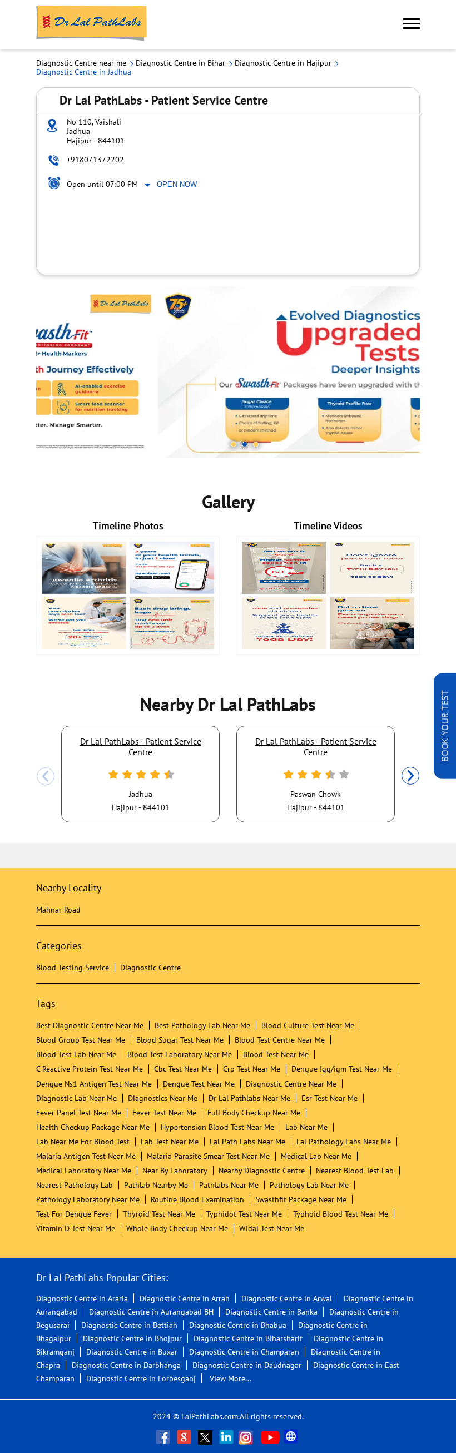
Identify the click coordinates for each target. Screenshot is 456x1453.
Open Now (177, 184)
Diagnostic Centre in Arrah (185, 1298)
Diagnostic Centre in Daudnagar (246, 1365)
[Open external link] (445, 776)
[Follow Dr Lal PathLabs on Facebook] (164, 1437)
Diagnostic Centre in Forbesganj (141, 1378)
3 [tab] (256, 444)
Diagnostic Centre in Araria (82, 1298)
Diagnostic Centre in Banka (271, 1312)
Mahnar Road (58, 910)
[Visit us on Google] (185, 1437)
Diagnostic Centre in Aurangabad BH (151, 1312)
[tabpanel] (228, 372)
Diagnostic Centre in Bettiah (129, 1325)
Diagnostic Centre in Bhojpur (132, 1338)
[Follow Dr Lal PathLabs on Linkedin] (227, 1437)
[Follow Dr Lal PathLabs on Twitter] (206, 1437)
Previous (45, 776)
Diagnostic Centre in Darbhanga (126, 1365)
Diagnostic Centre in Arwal (286, 1298)
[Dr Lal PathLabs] (91, 24)
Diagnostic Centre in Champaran (244, 1352)
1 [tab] (233, 444)
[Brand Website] (291, 1437)
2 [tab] (244, 444)
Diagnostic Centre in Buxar (131, 1352)
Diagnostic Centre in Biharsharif (248, 1338)
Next (410, 776)
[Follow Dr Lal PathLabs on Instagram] (248, 1437)
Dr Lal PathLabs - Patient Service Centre (140, 746)
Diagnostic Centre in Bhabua (237, 1325)
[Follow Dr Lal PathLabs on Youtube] (270, 1437)
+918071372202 (95, 160)
